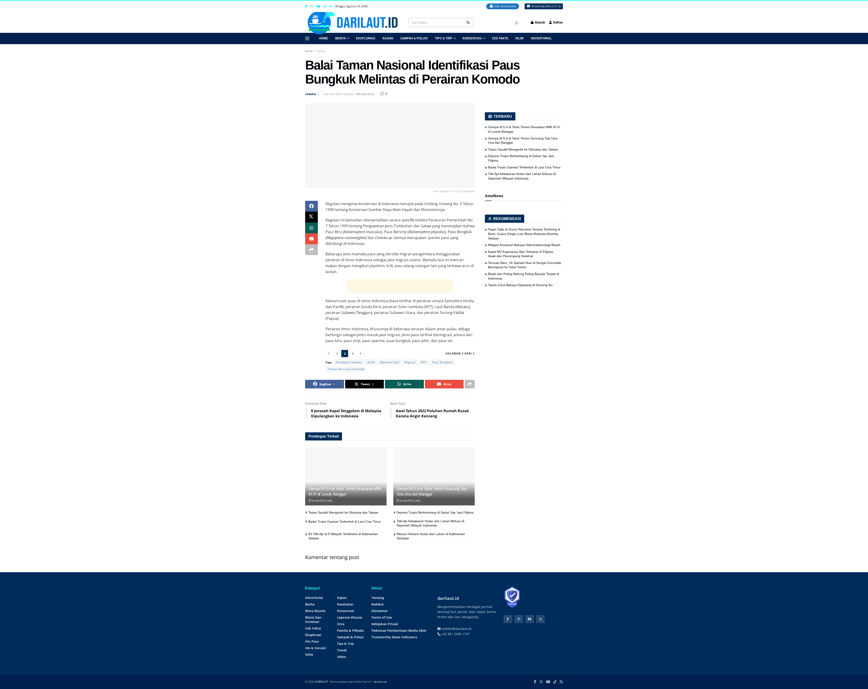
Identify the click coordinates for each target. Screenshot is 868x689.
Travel (342, 650)
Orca (370, 94)
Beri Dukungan (505, 6)
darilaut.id (380, 682)
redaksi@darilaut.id (546, 6)
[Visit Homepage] (354, 22)
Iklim (519, 38)
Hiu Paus (312, 641)
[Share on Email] (311, 238)
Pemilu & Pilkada (350, 630)
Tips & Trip (443, 38)
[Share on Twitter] (311, 217)
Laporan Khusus (349, 617)
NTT (424, 362)
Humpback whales (349, 362)
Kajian (387, 38)
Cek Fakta (500, 38)
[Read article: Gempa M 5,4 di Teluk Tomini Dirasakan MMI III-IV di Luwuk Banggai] (346, 476)
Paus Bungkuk (442, 362)
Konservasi (472, 38)
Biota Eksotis (315, 611)
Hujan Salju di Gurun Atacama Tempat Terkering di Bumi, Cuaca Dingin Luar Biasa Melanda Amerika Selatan (524, 233)
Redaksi (377, 604)
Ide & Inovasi (315, 648)
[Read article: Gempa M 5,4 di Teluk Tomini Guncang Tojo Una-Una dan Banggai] (434, 476)
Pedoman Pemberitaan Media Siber (399, 630)
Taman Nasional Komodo (346, 369)
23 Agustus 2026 (321, 500)
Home (323, 38)
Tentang (377, 598)
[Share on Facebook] (311, 206)
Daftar (557, 22)
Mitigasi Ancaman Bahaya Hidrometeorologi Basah (524, 245)
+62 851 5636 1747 (455, 634)
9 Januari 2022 (332, 94)
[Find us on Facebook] (306, 6)
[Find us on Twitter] (312, 6)
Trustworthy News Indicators (394, 637)
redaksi (310, 94)
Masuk (539, 22)
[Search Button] (469, 22)
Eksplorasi (365, 38)
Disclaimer (379, 611)
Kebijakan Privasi (384, 624)
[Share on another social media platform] (311, 249)
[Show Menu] (307, 38)
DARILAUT (321, 682)
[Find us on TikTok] (324, 6)
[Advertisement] (400, 286)
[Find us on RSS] (330, 6)
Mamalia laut (389, 362)
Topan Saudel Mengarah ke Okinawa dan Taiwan (343, 512)
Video (341, 657)
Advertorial (541, 38)
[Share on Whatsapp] (311, 227)
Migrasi (410, 362)
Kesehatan (345, 604)
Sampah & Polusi (414, 38)
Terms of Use (381, 617)
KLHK (371, 362)
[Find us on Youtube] (318, 6)
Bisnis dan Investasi (313, 619)
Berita (340, 38)
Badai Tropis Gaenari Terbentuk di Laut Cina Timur (344, 521)
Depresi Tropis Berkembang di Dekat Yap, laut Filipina (435, 512)
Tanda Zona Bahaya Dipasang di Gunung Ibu (520, 285)
